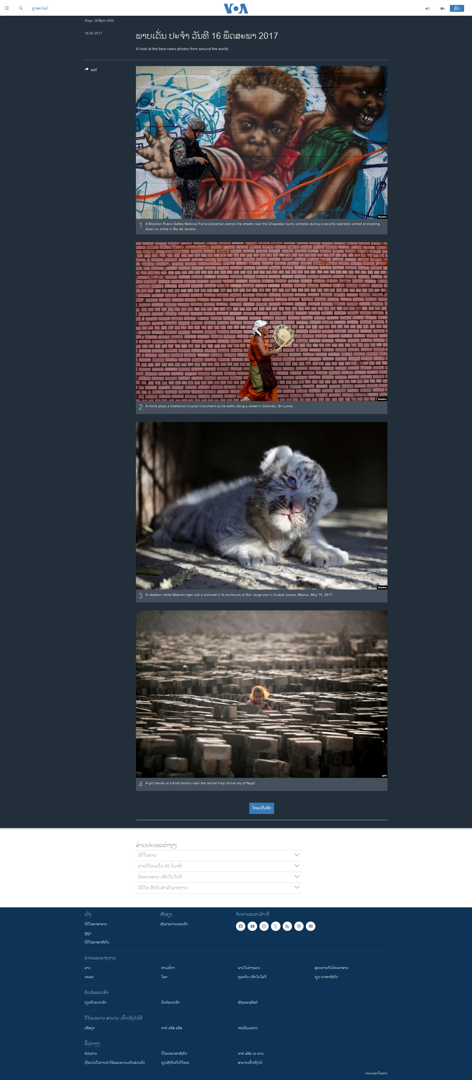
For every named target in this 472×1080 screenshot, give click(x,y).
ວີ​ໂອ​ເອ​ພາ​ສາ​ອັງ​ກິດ (174, 1053)
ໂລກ (164, 977)
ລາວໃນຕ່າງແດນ (249, 967)
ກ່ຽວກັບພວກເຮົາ (95, 1002)
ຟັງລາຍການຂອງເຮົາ (174, 924)
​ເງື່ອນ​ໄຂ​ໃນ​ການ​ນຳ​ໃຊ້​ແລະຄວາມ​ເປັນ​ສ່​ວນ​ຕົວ (115, 1062)
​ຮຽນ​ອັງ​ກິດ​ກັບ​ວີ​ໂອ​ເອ (175, 1062)
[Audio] (427, 8)
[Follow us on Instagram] (264, 926)
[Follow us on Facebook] (240, 926)
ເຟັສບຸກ (90, 1028)
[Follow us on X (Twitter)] (275, 926)
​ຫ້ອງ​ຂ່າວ (91, 1053)
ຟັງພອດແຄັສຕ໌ (248, 1002)
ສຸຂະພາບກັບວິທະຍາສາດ (332, 967)
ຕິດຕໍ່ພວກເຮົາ (170, 1002)
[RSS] (287, 926)
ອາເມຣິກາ (168, 967)
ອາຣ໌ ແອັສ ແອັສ (171, 1028)
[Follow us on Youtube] (252, 926)
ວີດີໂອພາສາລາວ (96, 924)
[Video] (442, 8)
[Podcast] (299, 926)
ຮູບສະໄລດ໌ (40, 9)
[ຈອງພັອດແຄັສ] (310, 926)
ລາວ (88, 967)
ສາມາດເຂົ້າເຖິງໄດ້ (250, 1062)
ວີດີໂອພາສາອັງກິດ (97, 942)
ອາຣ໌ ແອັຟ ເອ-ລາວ (251, 1053)
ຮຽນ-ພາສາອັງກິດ (326, 977)
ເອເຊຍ (89, 977)
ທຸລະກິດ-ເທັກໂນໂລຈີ (252, 977)
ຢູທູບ (88, 933)
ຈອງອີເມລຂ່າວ (248, 1028)
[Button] (91, 70)
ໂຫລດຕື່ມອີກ (261, 808)
